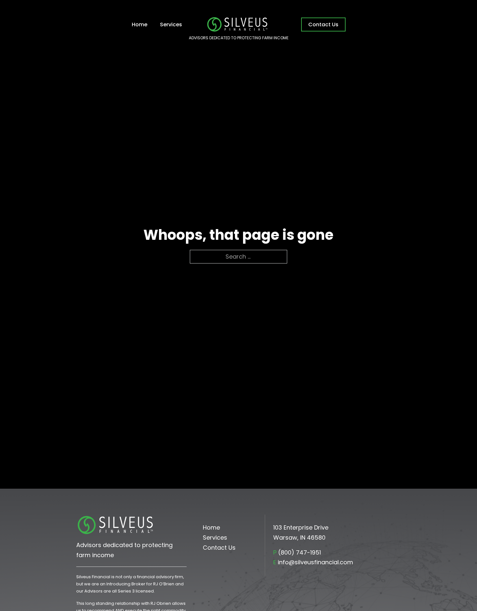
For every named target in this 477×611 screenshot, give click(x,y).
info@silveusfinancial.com (315, 562)
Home (139, 24)
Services (171, 24)
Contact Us (323, 24)
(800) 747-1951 (299, 552)
